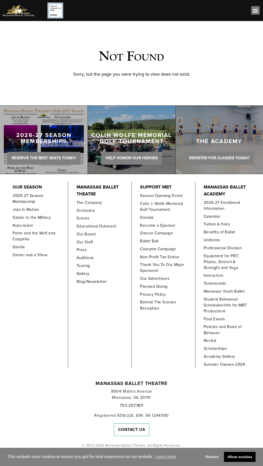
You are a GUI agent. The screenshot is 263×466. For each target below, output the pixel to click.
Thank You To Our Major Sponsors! (162, 267)
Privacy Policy (153, 294)
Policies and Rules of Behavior (223, 329)
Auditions (85, 257)
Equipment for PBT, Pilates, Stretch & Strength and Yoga (221, 262)
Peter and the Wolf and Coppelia (34, 236)
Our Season (27, 187)
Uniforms (212, 240)
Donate (147, 217)
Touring (83, 265)
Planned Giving (154, 286)
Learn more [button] (165, 456)
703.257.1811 (131, 405)
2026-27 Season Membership (28, 198)
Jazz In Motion (26, 209)
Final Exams (214, 319)
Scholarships (215, 348)
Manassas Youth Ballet (224, 291)
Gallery (83, 273)
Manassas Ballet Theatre (98, 190)
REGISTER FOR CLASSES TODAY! (219, 158)
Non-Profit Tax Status (159, 257)
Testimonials (215, 283)
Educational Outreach (97, 226)
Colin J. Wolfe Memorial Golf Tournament (161, 206)
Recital (210, 340)
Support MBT (156, 187)
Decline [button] (212, 457)
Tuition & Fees (217, 224)
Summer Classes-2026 (224, 364)
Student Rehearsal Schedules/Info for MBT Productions (225, 305)
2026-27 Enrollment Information (222, 205)
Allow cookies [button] (240, 457)
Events (83, 218)
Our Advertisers (154, 278)
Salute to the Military (32, 217)
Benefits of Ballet (220, 232)
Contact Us (131, 429)
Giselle (19, 247)
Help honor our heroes (132, 158)
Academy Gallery (219, 356)
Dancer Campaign (156, 233)
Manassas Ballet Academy (225, 190)
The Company (89, 202)
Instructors (213, 275)
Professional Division (223, 248)
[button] (255, 10)
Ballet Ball (149, 241)
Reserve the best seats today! (44, 158)
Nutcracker (23, 225)
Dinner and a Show (30, 255)
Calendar (212, 216)
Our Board (86, 234)
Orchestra (86, 210)
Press (82, 249)
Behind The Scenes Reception (158, 305)
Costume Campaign (158, 249)
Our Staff (85, 242)
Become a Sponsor (157, 225)
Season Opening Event (161, 195)
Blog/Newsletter (92, 281)
